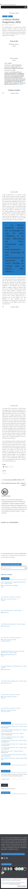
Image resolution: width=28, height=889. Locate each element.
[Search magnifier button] (25, 568)
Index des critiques (6, 574)
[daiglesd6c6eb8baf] (5, 868)
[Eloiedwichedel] (25, 868)
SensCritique (19, 84)
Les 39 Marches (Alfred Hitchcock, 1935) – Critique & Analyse (14, 747)
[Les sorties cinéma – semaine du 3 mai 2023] (9, 701)
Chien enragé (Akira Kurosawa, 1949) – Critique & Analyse (13, 484)
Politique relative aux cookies (14, 883)
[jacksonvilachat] (13, 868)
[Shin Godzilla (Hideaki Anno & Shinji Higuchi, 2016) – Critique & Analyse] (9, 674)
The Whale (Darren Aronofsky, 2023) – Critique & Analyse (13, 624)
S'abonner (4, 785)
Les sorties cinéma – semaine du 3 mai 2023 (10, 694)
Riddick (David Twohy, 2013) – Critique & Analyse (11, 751)
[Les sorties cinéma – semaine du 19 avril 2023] (9, 603)
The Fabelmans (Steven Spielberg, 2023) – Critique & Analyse (14, 681)
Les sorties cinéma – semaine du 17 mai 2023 (10, 708)
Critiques (10, 16)
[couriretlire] (2, 872)
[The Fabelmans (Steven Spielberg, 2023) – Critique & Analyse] (9, 687)
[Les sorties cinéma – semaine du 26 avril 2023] (9, 644)
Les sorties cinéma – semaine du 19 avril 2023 (11, 597)
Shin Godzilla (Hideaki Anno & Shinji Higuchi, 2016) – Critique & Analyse (13, 666)
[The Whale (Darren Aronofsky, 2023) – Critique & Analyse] (9, 630)
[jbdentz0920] (19, 868)
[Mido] (8, 868)
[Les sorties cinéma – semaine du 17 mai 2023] (9, 714)
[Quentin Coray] (11, 868)
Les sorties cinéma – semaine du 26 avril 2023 (11, 637)
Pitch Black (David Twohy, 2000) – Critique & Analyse (12, 758)
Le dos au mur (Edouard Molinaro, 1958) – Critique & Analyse (14, 726)
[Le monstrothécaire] (22, 868)
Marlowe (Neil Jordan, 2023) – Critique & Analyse (11, 610)
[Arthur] (16, 868)
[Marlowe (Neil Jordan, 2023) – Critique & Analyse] (9, 617)
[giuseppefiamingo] (2, 868)
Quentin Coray (12, 24)
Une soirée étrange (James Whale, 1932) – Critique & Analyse (14, 744)
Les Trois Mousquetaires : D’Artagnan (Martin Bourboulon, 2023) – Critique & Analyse (13, 582)
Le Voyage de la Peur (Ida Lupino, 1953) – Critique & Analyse (14, 740)
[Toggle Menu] (25, 7)
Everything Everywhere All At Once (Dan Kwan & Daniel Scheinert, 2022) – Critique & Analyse (12, 652)
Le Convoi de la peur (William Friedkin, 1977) (13, 480)
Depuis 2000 (5, 16)
